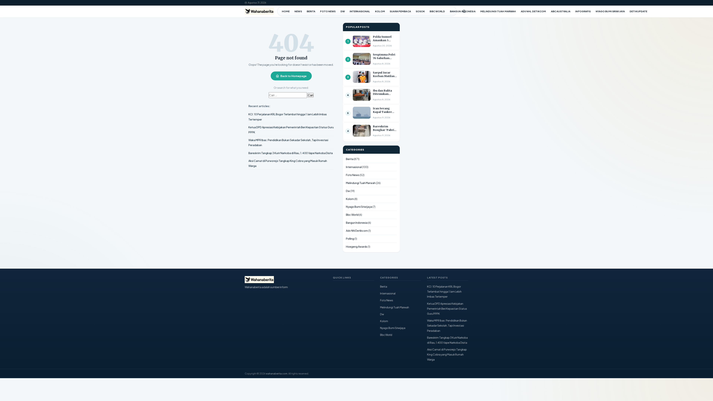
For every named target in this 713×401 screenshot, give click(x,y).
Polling (350, 238)
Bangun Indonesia (463, 11)
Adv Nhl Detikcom (533, 11)
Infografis (583, 11)
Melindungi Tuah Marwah (498, 11)
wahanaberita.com (276, 373)
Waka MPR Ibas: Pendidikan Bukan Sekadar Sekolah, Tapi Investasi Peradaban (447, 325)
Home (286, 11)
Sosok (420, 11)
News (298, 11)
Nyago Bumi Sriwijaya (610, 11)
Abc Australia (561, 11)
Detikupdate (638, 11)
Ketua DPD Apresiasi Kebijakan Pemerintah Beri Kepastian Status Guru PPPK (447, 308)
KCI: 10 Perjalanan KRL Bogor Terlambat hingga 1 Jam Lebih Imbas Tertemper (444, 291)
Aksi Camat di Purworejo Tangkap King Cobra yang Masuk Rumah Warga (447, 354)
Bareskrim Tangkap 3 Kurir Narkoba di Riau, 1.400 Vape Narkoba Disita (290, 153)
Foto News (328, 11)
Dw (343, 11)
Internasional (360, 11)
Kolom (380, 11)
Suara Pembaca (400, 11)
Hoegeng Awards (356, 246)
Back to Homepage (293, 76)
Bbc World (437, 11)
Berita (311, 11)
